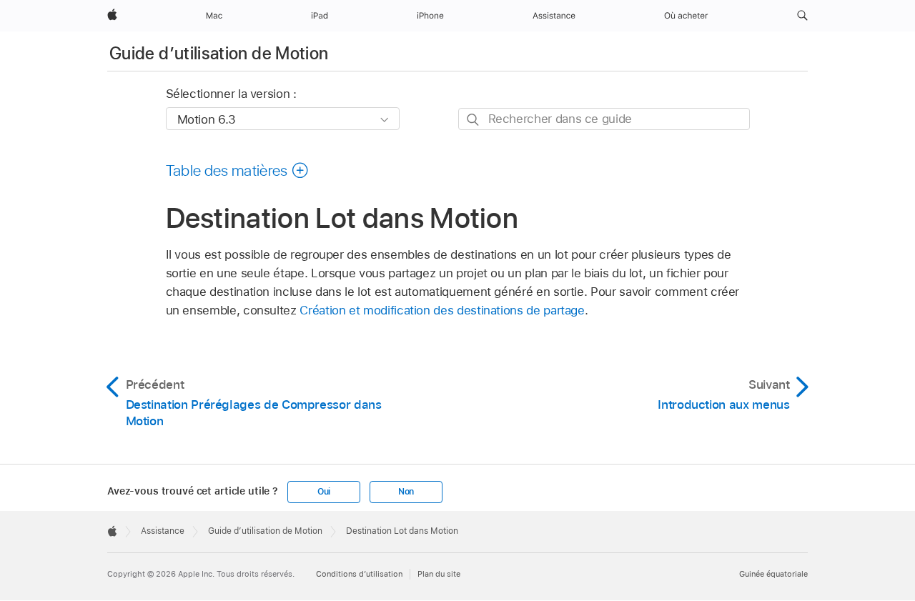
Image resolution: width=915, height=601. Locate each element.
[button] (802, 15)
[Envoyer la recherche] (473, 119)
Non (406, 492)
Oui (323, 492)
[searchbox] (604, 119)
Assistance (162, 531)
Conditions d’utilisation (359, 574)
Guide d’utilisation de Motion (218, 53)
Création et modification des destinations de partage (442, 310)
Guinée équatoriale (773, 574)
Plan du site (438, 574)
